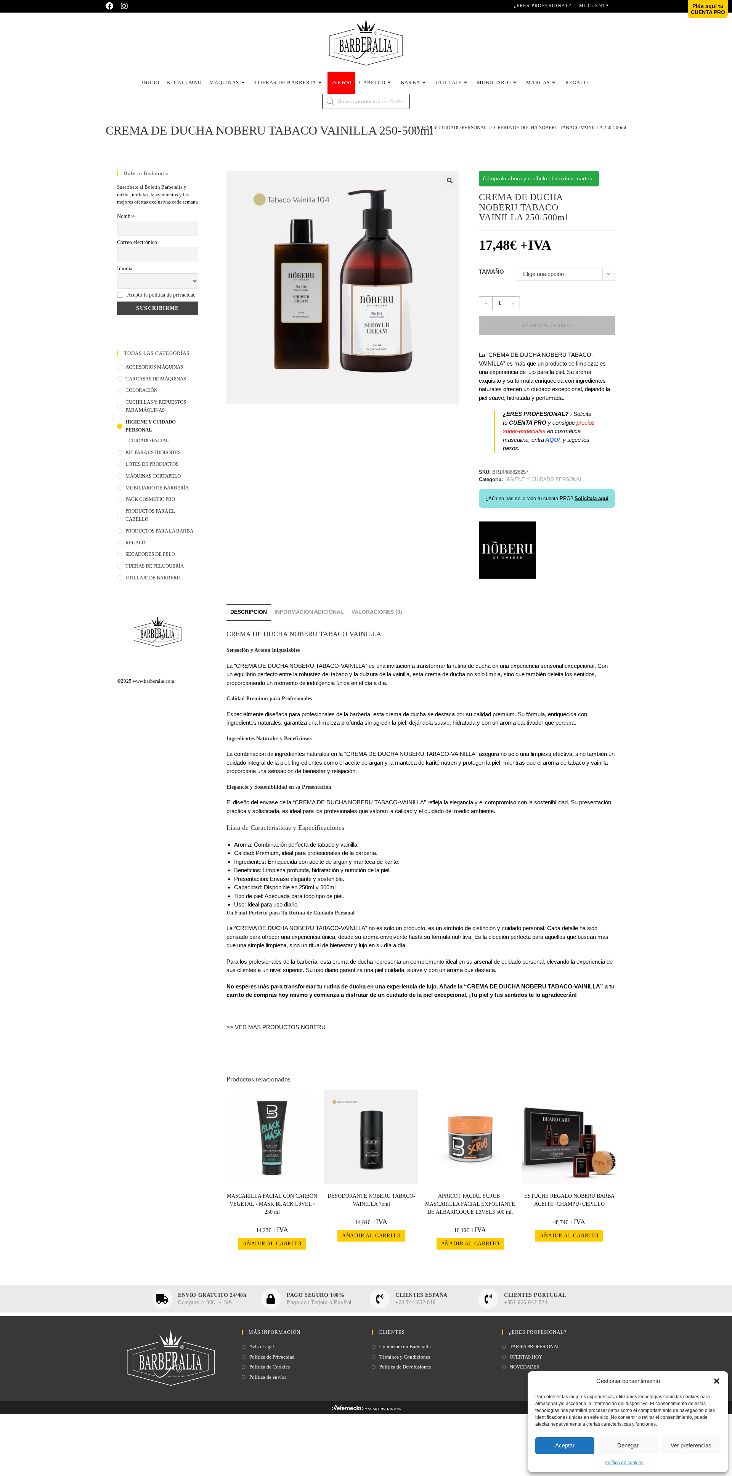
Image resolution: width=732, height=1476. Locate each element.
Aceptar (565, 1445)
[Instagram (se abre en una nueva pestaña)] (124, 6)
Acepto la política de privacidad (161, 295)
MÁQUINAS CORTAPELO (153, 476)
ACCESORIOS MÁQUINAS (154, 367)
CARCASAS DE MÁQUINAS (155, 379)
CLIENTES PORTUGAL (535, 1295)
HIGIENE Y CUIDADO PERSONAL (150, 426)
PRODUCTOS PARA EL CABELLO (150, 515)
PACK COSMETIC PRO (150, 499)
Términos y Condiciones (404, 1357)
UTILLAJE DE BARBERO (152, 578)
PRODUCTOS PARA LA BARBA (159, 531)
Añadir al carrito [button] (272, 1244)
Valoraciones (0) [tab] (377, 612)
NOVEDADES (524, 1367)
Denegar (628, 1445)
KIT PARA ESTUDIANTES (153, 452)
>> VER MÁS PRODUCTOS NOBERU (276, 1027)
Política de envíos (267, 1377)
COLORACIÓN (141, 390)
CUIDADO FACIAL (148, 440)
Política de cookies (624, 1462)
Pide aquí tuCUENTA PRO (708, 9)
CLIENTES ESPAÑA (421, 1295)
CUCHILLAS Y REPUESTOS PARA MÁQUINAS (155, 406)
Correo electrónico (137, 242)
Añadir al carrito (547, 325)
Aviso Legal (261, 1346)
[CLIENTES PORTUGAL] (488, 1299)
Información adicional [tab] (309, 612)
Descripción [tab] (248, 612)
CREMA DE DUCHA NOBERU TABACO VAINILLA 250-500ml (560, 127)
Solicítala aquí (591, 498)
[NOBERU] (507, 550)
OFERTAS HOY (526, 1357)
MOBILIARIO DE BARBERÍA (157, 488)
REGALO (135, 542)
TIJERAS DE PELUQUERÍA (154, 566)
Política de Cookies (269, 1367)
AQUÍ (553, 439)
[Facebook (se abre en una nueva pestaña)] (111, 6)
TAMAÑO (491, 271)
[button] (717, 1381)
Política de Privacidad (272, 1357)
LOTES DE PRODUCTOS (151, 464)
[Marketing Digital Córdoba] (366, 1409)
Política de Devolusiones (405, 1367)
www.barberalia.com (153, 681)
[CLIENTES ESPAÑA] (380, 1299)
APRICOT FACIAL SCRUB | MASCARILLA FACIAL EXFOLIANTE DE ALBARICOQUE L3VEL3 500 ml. (470, 1204)
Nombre (126, 216)
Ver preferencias (691, 1445)
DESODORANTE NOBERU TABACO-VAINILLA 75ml (371, 1200)
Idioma (124, 268)
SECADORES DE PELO (150, 554)
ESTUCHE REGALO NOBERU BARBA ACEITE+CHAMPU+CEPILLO (569, 1200)
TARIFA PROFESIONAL (535, 1346)
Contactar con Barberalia (405, 1346)
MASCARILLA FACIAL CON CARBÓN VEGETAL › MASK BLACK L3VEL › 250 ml (272, 1204)
